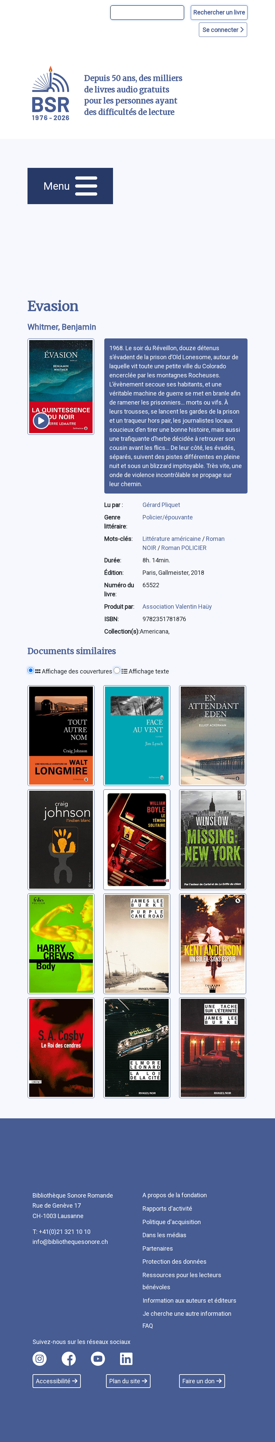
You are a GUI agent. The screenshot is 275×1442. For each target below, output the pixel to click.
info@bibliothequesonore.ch (70, 1241)
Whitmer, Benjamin (62, 327)
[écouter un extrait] (41, 420)
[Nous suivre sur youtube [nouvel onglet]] (98, 1359)
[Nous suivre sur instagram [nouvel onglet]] (40, 1359)
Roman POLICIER (184, 547)
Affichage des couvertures (76, 671)
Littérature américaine (172, 538)
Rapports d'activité (167, 1208)
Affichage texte (148, 671)
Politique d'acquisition (172, 1221)
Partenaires (158, 1248)
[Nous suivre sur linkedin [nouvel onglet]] (126, 1359)
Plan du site (124, 1381)
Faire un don (198, 1381)
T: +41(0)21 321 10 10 (62, 1231)
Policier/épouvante (168, 517)
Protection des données (175, 1261)
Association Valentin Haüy (177, 606)
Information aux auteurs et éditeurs (189, 1300)
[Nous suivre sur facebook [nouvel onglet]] (69, 1359)
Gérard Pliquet (161, 504)
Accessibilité (53, 1381)
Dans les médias (164, 1235)
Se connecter (221, 29)
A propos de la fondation (175, 1195)
